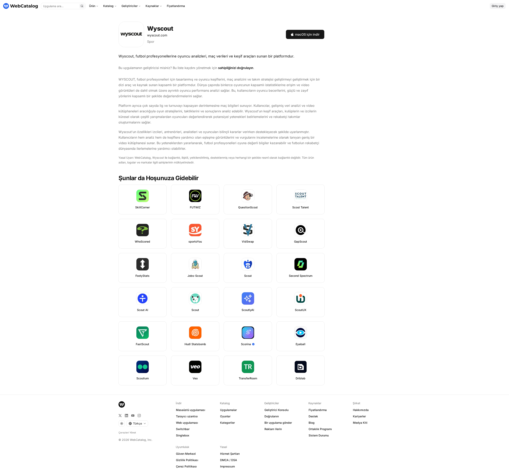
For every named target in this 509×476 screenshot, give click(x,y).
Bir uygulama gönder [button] (278, 422)
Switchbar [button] (182, 429)
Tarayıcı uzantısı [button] (187, 416)
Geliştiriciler (129, 6)
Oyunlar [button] (225, 416)
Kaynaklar (152, 6)
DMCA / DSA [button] (228, 460)
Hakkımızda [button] (361, 410)
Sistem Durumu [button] (319, 435)
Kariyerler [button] (359, 416)
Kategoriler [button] (227, 422)
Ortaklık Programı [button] (320, 429)
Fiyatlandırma (176, 6)
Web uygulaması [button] (187, 422)
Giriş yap (498, 6)
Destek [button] (313, 416)
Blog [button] (312, 422)
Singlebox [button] (182, 435)
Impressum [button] (227, 466)
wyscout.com (157, 35)
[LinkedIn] (126, 415)
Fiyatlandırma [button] (318, 410)
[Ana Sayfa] (20, 6)
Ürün (92, 6)
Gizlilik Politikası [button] (187, 460)
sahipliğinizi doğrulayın (235, 68)
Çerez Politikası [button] (186, 466)
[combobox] (137, 423)
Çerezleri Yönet (127, 432)
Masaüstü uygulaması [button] (190, 410)
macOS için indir (307, 34)
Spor (150, 42)
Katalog (108, 6)
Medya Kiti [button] (360, 422)
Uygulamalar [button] (228, 410)
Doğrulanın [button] (271, 416)
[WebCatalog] (122, 404)
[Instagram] (139, 415)
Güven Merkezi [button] (186, 453)
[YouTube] (132, 415)
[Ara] (82, 6)
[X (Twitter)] (120, 415)
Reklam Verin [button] (273, 429)
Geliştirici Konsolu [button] (276, 410)
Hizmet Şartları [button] (230, 453)
